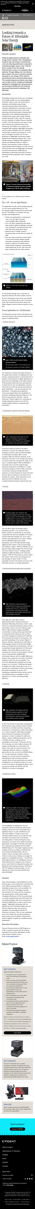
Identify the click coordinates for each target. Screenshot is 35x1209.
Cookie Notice (25, 1199)
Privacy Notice (17, 1199)
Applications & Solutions (11, 1151)
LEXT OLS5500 (10, 969)
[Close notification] (33, 4)
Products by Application (13, 15)
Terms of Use (8, 1199)
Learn (4, 1158)
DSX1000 (7, 1104)
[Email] (32, 1175)
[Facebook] (27, 1179)
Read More (17, 6)
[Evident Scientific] (7, 10)
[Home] (3, 15)
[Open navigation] (32, 10)
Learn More (17, 1033)
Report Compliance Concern (12, 1202)
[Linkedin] (29, 1179)
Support (5, 1162)
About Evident (7, 1147)
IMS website (10, 1185)
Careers (5, 1166)
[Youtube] (32, 1179)
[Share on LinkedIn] (6, 18)
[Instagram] (25, 1179)
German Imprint (25, 1202)
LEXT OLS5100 (10, 1061)
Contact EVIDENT (17, 1129)
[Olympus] (25, 10)
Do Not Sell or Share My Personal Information (17, 1204)
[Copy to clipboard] (3, 18)
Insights (5, 1155)
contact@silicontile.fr (12, 936)
